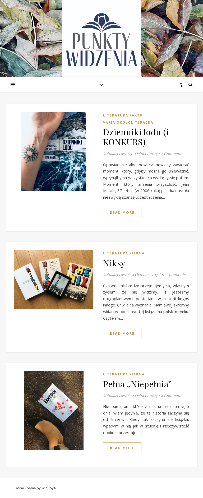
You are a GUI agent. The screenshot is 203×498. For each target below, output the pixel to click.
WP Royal (49, 488)
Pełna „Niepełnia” (137, 383)
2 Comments (172, 153)
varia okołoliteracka (128, 122)
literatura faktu (123, 115)
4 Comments (172, 395)
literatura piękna (124, 253)
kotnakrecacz (114, 153)
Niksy (114, 262)
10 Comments (173, 274)
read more (122, 212)
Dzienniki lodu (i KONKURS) (136, 136)
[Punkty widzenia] (101, 39)
